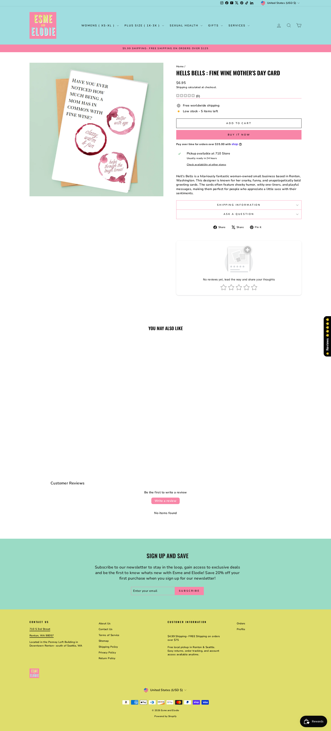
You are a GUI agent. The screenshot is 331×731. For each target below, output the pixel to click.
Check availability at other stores (206, 164)
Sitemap (104, 641)
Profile (241, 629)
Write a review (166, 501)
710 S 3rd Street (39, 629)
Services (238, 25)
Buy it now (239, 134)
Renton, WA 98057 (41, 635)
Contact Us (106, 629)
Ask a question (239, 214)
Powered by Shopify (165, 716)
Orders (241, 623)
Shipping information (239, 205)
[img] (185, 96)
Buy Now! (62, 433)
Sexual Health (185, 25)
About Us (105, 623)
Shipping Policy (108, 647)
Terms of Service (109, 635)
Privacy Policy (107, 652)
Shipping (181, 87)
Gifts (214, 25)
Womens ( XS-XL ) (98, 25)
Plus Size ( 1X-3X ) (143, 25)
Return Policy (107, 658)
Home (180, 66)
